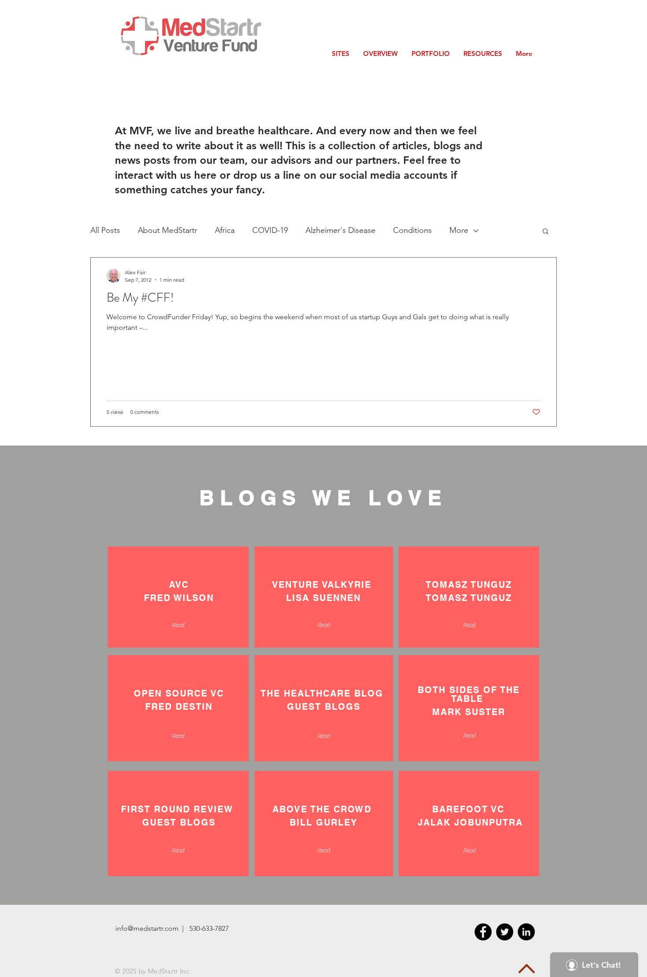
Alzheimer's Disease (340, 230)
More (458, 230)
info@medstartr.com (147, 928)
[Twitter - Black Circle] (504, 931)
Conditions (412, 230)
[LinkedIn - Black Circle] (526, 931)
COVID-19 (270, 230)
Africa (225, 230)
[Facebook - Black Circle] (483, 931)
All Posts (105, 230)
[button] (545, 231)
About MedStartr (167, 230)
